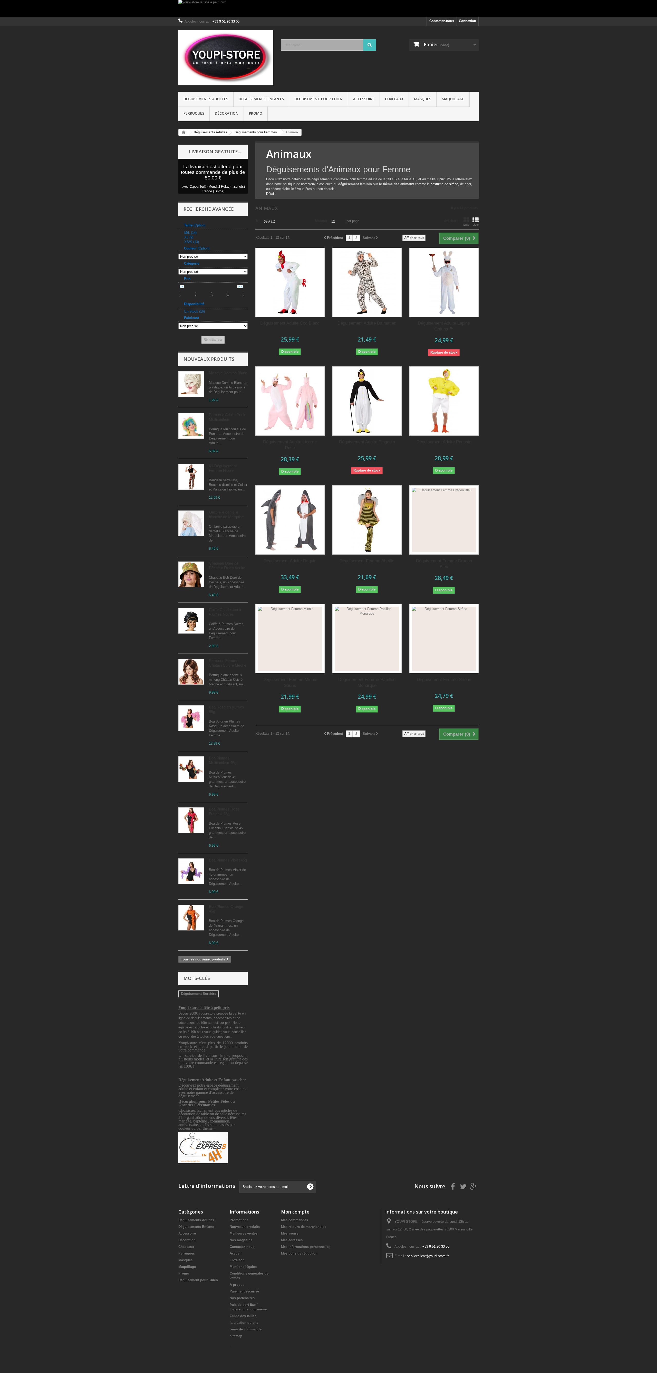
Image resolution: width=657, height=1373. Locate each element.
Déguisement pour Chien (318, 98)
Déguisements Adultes (205, 98)
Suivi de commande (246, 1329)
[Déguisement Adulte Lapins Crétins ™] (444, 282)
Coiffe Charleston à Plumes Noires (225, 611)
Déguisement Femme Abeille (367, 560)
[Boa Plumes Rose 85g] (191, 718)
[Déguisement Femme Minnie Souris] (290, 639)
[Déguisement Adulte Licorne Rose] (290, 401)
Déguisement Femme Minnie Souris (290, 682)
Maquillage (453, 98)
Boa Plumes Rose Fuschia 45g (224, 811)
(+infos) (218, 191)
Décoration (226, 113)
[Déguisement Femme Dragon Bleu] (444, 520)
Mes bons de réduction (299, 1253)
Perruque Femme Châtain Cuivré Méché (227, 662)
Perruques (193, 113)
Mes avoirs (289, 1233)
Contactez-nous (441, 21)
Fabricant (191, 318)
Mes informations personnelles (305, 1247)
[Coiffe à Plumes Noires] (191, 621)
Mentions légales (243, 1267)
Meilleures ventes (243, 1233)
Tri (257, 221)
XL (188, 237)
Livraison (237, 1260)
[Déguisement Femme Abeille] (367, 520)
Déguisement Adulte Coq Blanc (290, 323)
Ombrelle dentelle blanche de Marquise (226, 514)
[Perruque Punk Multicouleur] (191, 426)
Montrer (321, 221)
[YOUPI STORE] (225, 57)
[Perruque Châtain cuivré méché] (191, 672)
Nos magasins (241, 1240)
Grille (466, 224)
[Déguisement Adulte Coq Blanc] (290, 282)
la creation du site (244, 1323)
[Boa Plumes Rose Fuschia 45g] (191, 820)
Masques (422, 98)
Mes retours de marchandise (303, 1227)
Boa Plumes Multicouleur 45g (222, 760)
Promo (255, 113)
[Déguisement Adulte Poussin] (444, 401)
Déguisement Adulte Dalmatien (366, 323)
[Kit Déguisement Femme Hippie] (191, 477)
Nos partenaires (242, 1298)
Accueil (235, 1253)
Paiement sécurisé (244, 1291)
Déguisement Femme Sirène (444, 679)
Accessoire (363, 98)
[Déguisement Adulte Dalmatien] (367, 282)
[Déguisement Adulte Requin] (290, 520)
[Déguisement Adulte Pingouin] (367, 401)
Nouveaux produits (208, 359)
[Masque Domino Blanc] (191, 384)
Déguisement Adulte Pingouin (367, 441)
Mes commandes (294, 1220)
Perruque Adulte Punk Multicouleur (227, 417)
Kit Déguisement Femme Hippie (223, 468)
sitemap (236, 1336)
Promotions (239, 1220)
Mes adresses (292, 1240)
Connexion (467, 21)
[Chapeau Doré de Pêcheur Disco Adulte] (191, 574)
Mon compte (295, 1212)
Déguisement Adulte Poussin (444, 441)
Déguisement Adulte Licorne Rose (290, 444)
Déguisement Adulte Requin (290, 560)
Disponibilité (194, 304)
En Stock (194, 311)
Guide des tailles (243, 1316)
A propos (237, 1285)
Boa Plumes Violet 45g (228, 860)
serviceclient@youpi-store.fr (428, 1256)
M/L (190, 233)
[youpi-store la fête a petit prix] (328, 8)
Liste (476, 224)
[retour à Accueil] (184, 132)
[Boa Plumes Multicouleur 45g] (191, 769)
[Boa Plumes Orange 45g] (191, 917)
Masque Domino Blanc (228, 373)
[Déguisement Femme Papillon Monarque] (367, 639)
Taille (194, 225)
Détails (271, 194)
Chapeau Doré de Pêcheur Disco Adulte (227, 565)
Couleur (196, 248)
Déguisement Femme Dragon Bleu (444, 563)
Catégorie (191, 263)
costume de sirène (444, 184)
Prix (187, 278)
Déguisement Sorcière (198, 994)
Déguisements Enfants (261, 98)
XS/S (191, 242)
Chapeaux (394, 98)
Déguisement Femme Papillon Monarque (366, 682)
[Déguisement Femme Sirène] (444, 639)
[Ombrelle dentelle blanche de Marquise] (191, 523)
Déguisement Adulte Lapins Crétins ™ (444, 326)
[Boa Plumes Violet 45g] (191, 871)
